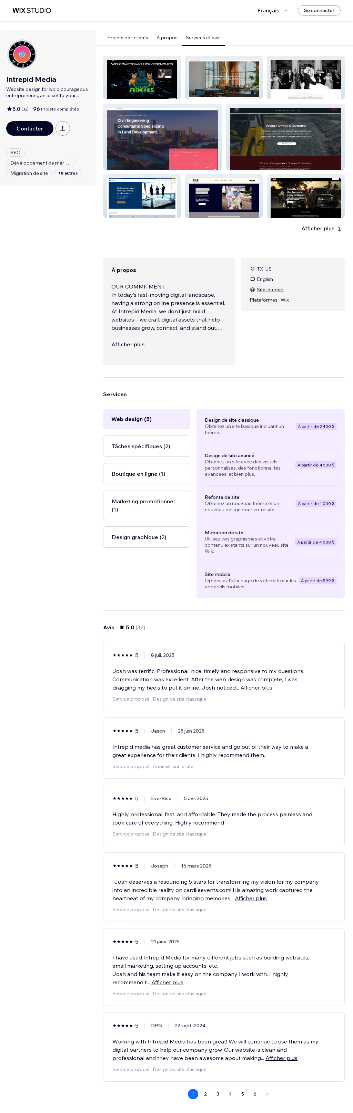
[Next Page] (267, 1094)
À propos (167, 37)
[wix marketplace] (31, 10)
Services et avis (203, 37)
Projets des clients (127, 37)
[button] (142, 77)
